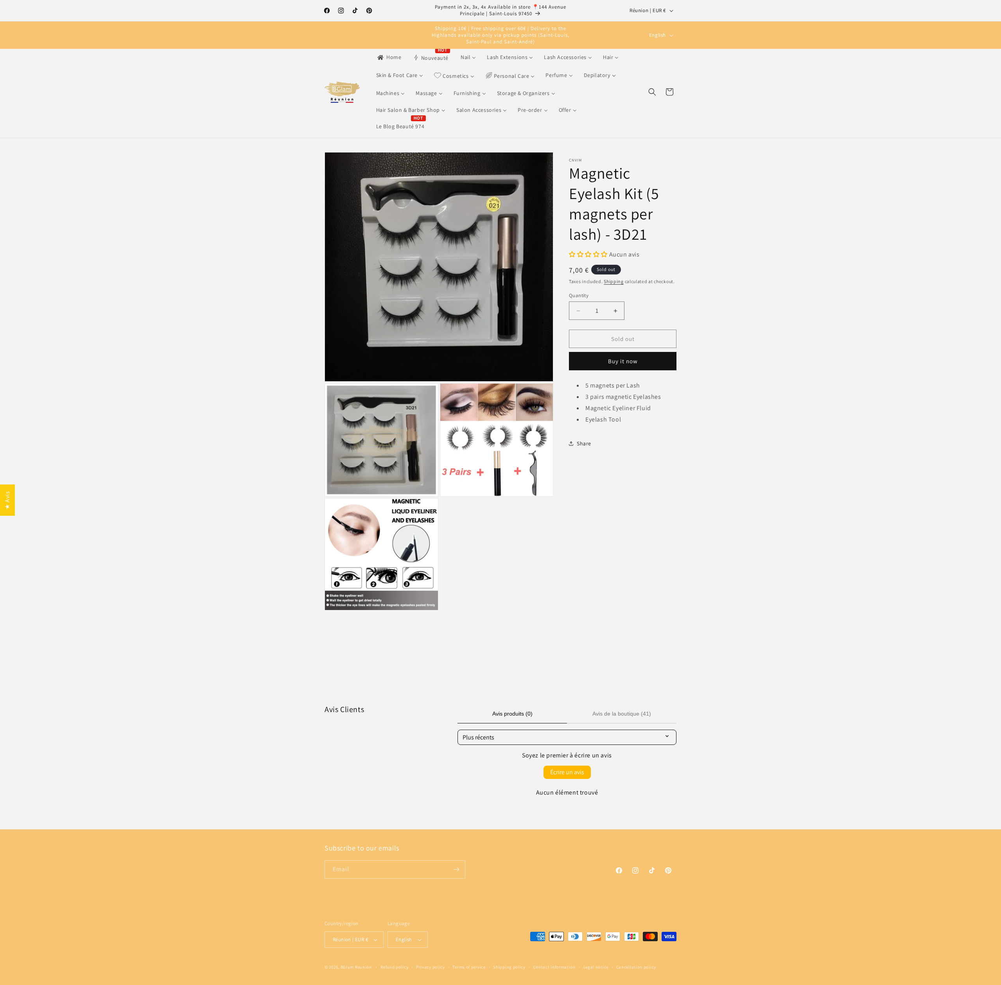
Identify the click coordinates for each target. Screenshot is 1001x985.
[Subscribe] (456, 869)
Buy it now (623, 361)
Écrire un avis (567, 772)
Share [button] (584, 443)
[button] (652, 91)
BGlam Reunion (356, 967)
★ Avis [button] (7, 500)
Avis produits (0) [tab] (512, 713)
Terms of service (468, 967)
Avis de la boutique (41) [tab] (621, 713)
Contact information (554, 967)
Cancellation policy (636, 967)
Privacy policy (430, 967)
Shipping (614, 281)
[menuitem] (389, 57)
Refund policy (394, 967)
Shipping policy (509, 967)
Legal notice (595, 967)
